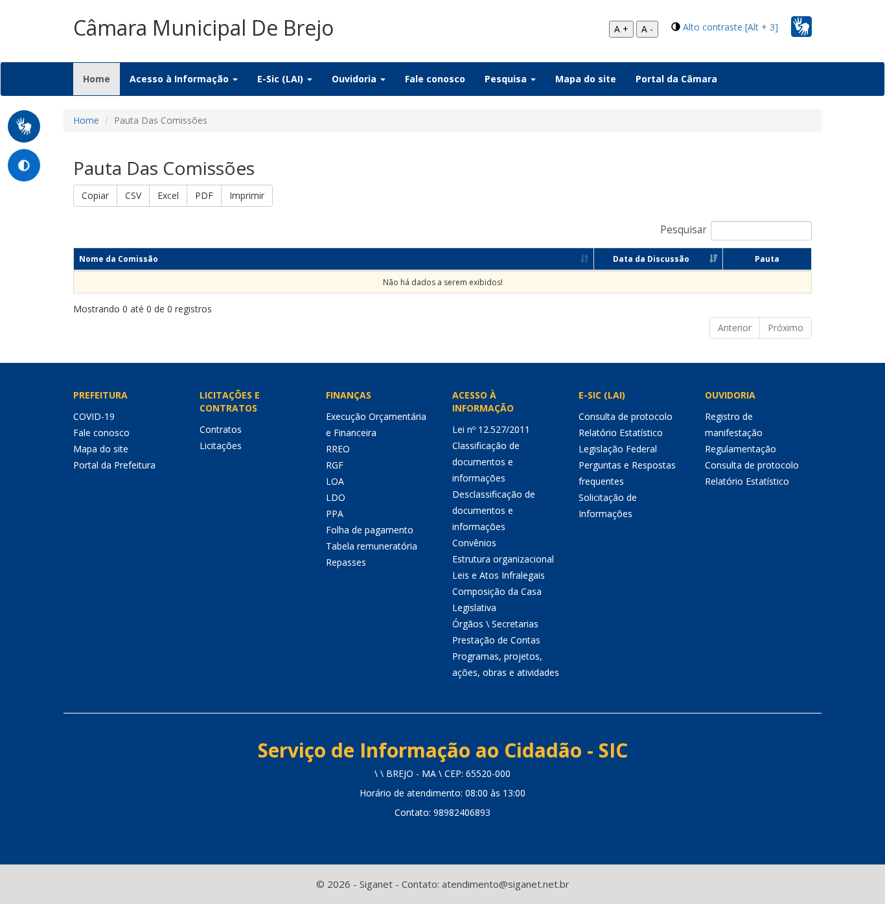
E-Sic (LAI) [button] (281, 79)
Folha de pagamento (369, 530)
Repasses (346, 562)
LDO (335, 497)
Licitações (221, 445)
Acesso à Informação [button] (180, 79)
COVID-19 (94, 416)
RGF (334, 465)
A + (621, 29)
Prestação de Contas (496, 640)
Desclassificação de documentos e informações (493, 510)
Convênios (474, 543)
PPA (334, 513)
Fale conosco (435, 79)
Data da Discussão (651, 258)
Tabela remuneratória (371, 546)
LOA (335, 481)
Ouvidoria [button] (355, 79)
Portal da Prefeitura (114, 465)
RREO (338, 449)
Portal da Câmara (676, 79)
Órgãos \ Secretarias (495, 624)
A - (647, 29)
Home (101, 78)
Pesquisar (683, 230)
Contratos (221, 429)
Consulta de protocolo (625, 416)
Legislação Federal (618, 449)
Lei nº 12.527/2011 (491, 429)
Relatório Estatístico (621, 432)
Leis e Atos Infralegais (498, 575)
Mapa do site (585, 79)
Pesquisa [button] (507, 79)
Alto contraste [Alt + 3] (730, 27)
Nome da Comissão (118, 258)
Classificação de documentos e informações (486, 461)
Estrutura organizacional (503, 559)
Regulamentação (740, 449)
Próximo (785, 327)
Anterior (735, 327)
